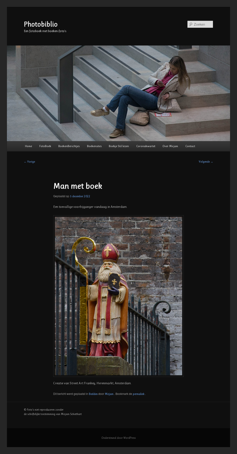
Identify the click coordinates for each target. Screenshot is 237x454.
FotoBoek (45, 146)
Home (28, 146)
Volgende (206, 161)
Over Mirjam (170, 146)
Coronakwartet (145, 146)
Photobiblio (41, 24)
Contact (190, 146)
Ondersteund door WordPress (118, 437)
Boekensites (94, 146)
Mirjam (109, 394)
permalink (139, 394)
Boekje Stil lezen (119, 146)
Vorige (29, 161)
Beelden (93, 394)
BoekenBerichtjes (69, 146)
